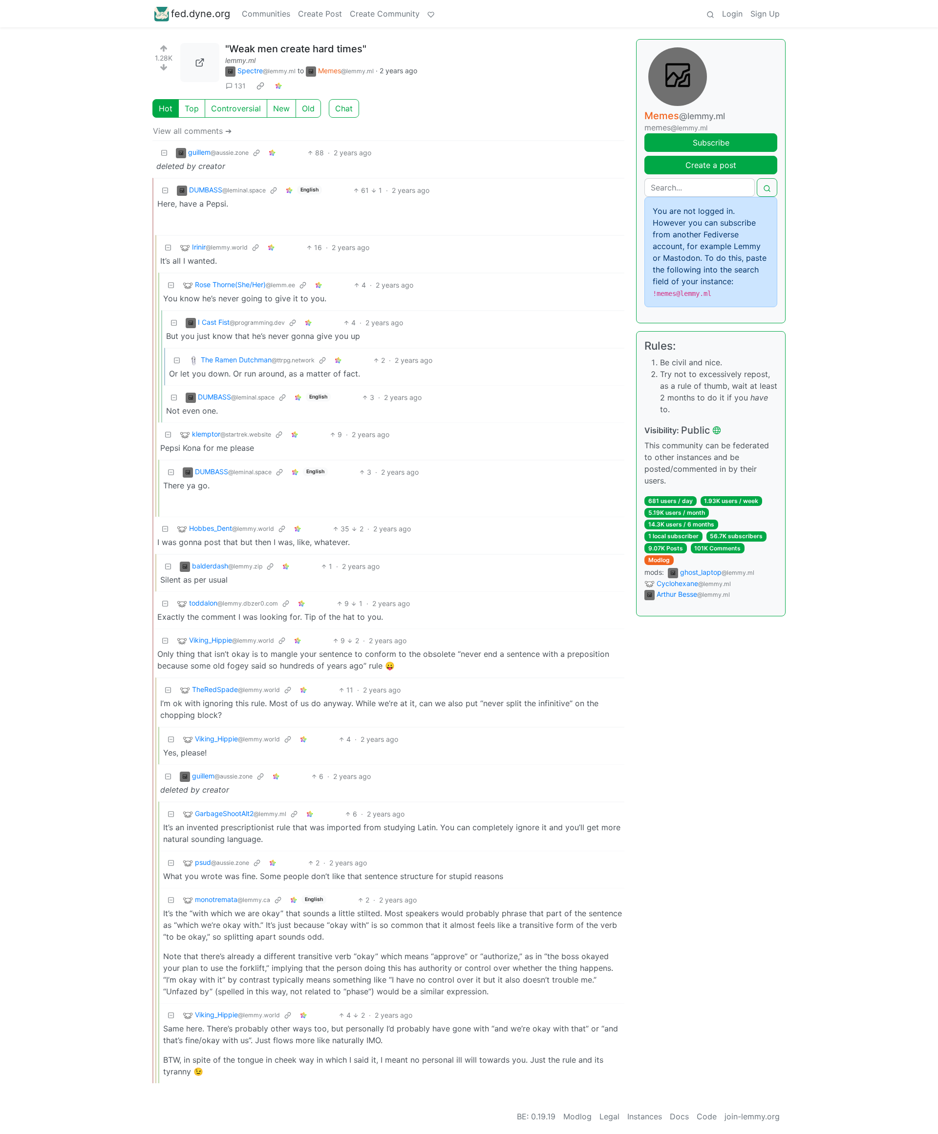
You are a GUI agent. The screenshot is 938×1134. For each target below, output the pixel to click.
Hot (165, 108)
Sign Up (765, 14)
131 (240, 86)
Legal (609, 1116)
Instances (644, 1116)
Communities (266, 14)
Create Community (385, 14)
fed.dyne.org (200, 14)
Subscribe (711, 142)
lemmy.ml (240, 60)
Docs (679, 1116)
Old (308, 108)
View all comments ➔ (192, 131)
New (281, 108)
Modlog (659, 560)
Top (192, 108)
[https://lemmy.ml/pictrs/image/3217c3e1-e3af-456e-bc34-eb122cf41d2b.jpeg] (199, 62)
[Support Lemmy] (431, 13)
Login (732, 14)
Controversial (236, 108)
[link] (260, 86)
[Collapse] (164, 152)
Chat (344, 108)
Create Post (320, 14)
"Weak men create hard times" (295, 49)
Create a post (710, 165)
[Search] (710, 13)
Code (707, 1116)
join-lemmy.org (752, 1116)
